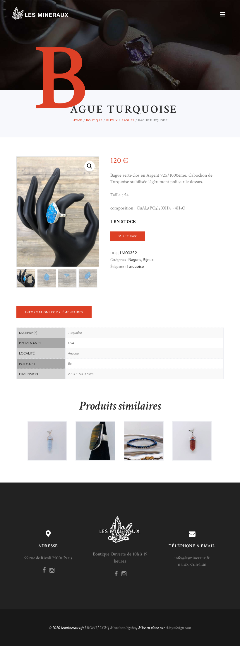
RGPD (92, 627)
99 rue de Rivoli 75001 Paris (48, 558)
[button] (89, 166)
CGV (103, 627)
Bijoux (112, 120)
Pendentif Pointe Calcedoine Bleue (47, 435)
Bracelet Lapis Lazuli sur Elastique (143, 435)
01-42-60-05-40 (192, 565)
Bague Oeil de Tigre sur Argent (95, 435)
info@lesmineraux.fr (192, 558)
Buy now (130, 236)
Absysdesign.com (178, 627)
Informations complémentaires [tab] (54, 312)
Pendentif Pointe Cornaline (191, 435)
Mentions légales (123, 627)
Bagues (127, 120)
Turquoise (135, 266)
